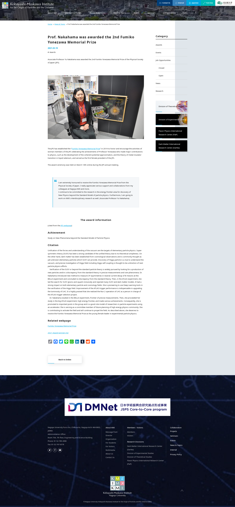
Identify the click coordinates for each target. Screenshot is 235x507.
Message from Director (111, 434)
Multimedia (110, 450)
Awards (159, 45)
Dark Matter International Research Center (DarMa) (144, 448)
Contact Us (166, 3)
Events (136, 13)
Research (159, 91)
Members (131, 432)
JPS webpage (66, 225)
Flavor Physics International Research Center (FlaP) (145, 462)
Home (50, 24)
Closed (161, 68)
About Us (109, 454)
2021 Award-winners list (58, 333)
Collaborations (169, 13)
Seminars (151, 13)
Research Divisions (97, 13)
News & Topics (119, 13)
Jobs (185, 13)
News (158, 83)
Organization (111, 439)
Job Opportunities (163, 60)
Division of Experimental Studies (140, 453)
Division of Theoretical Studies (139, 457)
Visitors (130, 435)
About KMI (52, 13)
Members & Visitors (73, 13)
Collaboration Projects (176, 429)
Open (161, 75)
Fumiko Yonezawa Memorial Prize (86, 148)
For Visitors (110, 446)
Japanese (195, 3)
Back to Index (65, 359)
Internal (181, 3)
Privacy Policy (176, 454)
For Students (111, 443)
